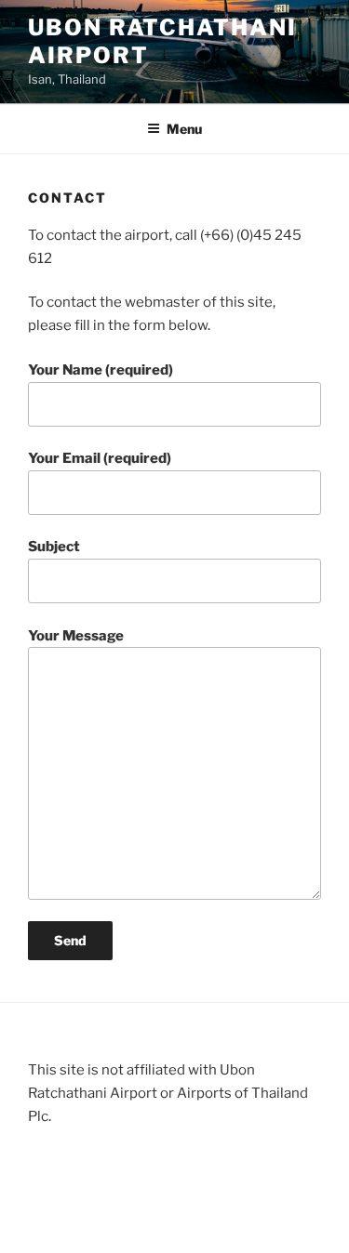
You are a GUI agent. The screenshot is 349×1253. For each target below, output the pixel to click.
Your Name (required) (100, 370)
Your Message (76, 635)
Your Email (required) (99, 458)
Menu (184, 129)
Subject (54, 546)
